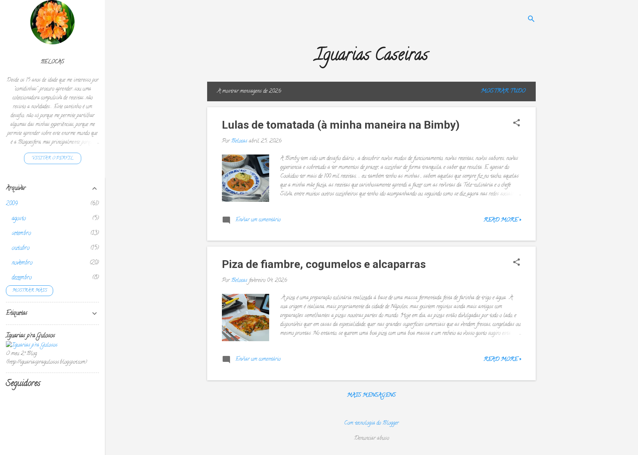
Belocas (52, 62)
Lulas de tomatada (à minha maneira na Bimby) (341, 124)
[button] (516, 123)
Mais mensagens (371, 396)
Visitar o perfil (52, 158)
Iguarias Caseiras (371, 56)
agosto (19, 218)
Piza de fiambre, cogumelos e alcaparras (324, 264)
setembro (21, 233)
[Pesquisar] (531, 20)
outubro (21, 248)
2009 (12, 204)
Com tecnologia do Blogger (371, 423)
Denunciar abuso (371, 438)
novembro (22, 263)
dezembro (22, 278)
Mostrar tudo (503, 91)
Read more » (502, 220)
